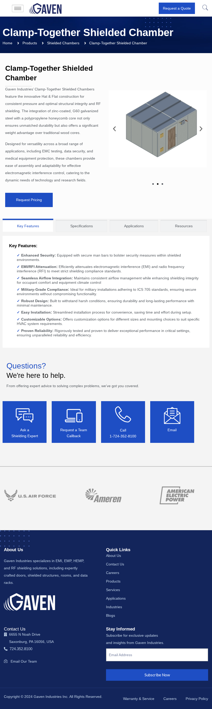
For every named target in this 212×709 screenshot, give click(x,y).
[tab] (28, 225)
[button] (204, 8)
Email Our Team (24, 661)
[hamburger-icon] (18, 8)
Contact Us (15, 629)
